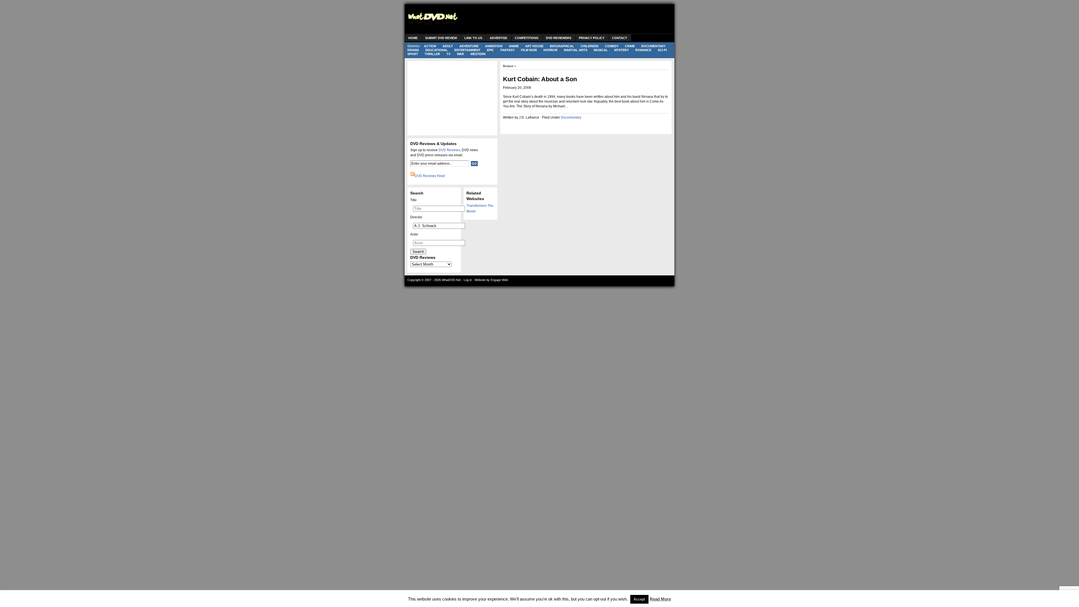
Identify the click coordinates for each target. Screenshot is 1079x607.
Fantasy (507, 50)
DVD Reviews (449, 150)
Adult (448, 46)
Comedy (611, 46)
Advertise (498, 38)
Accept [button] (639, 599)
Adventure (469, 46)
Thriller (432, 54)
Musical (601, 50)
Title (413, 200)
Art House (534, 46)
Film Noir (529, 50)
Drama (413, 50)
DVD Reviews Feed (430, 176)
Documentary (653, 46)
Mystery (621, 50)
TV (448, 54)
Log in (468, 280)
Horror (550, 50)
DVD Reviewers (558, 38)
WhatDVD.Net (451, 280)
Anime (514, 46)
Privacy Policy (591, 38)
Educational (436, 50)
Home (413, 38)
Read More (660, 599)
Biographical (562, 46)
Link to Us (473, 38)
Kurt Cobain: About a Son (540, 79)
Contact (619, 38)
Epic (490, 50)
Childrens (590, 46)
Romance (643, 50)
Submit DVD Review (441, 38)
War (460, 54)
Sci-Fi (662, 50)
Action (430, 46)
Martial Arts (575, 50)
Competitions (526, 38)
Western (478, 54)
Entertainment (467, 50)
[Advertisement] (569, 19)
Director (416, 217)
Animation (493, 46)
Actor (414, 234)
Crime (630, 46)
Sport (412, 54)
